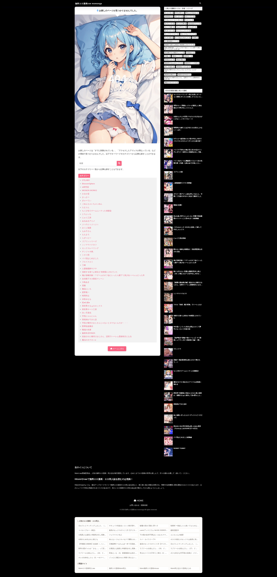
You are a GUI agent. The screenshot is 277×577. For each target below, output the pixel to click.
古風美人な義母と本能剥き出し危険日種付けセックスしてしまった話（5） (123, 548)
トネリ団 (85, 255)
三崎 (84, 265)
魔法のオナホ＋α (89, 340)
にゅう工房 (86, 218)
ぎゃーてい (86, 201)
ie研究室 (85, 187)
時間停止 (85, 296)
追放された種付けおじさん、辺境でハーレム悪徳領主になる (107, 336)
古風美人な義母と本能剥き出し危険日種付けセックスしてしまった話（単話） (93, 535)
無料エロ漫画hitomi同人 (117, 568)
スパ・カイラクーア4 (147, 539)
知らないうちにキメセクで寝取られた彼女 (123, 539)
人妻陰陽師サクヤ (89, 269)
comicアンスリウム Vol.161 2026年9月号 (154, 530)
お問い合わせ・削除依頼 (138, 505)
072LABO (86, 180)
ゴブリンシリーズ (89, 241)
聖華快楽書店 (87, 326)
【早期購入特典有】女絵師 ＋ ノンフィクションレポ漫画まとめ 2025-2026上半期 (93, 544)
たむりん (85, 207)
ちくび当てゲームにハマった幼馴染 (96, 211)
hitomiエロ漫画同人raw (86, 568)
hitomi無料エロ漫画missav (149, 568)
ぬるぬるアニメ (88, 221)
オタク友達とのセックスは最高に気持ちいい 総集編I (185, 539)
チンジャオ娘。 (88, 252)
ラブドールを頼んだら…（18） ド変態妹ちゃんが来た (93, 553)
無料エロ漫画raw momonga (88, 3)
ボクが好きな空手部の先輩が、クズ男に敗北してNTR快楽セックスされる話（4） (185, 553)
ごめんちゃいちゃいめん (92, 204)
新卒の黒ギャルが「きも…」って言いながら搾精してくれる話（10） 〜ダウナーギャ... (93, 548)
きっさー (85, 197)
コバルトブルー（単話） (87, 530)
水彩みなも (86, 299)
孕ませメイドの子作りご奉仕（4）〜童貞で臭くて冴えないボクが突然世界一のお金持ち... (154, 553)
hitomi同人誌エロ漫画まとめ (181, 568)
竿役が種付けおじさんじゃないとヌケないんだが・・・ (105, 323)
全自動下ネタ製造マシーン (93, 279)
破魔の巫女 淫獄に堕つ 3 (149, 526)
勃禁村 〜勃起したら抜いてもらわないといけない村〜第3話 (185, 526)
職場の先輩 (86, 330)
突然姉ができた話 (89, 320)
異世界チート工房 (89, 309)
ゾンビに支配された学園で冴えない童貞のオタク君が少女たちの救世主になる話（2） (123, 557)
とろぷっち (86, 214)
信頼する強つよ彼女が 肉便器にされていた (100, 272)
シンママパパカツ (89, 245)
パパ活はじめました (90, 258)
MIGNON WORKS (89, 190)
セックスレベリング (90, 248)
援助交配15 (175, 530)
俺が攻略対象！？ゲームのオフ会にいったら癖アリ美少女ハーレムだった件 (113, 275)
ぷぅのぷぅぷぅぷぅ (90, 224)
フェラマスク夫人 (115, 535)
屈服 (84, 285)
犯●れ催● (86, 303)
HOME (139, 500)
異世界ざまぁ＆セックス (92, 306)
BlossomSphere (88, 184)
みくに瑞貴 (86, 228)
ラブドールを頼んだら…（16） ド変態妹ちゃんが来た (154, 548)
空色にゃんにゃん (89, 316)
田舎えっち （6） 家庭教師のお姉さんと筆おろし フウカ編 (123, 553)
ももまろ (85, 235)
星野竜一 (85, 292)
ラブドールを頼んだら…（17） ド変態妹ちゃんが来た (185, 548)
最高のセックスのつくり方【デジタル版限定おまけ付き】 (123, 530)
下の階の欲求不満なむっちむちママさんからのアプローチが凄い (154, 535)
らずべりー (86, 238)
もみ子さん (86, 231)
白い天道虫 (86, 313)
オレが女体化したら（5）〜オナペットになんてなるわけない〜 (93, 557)
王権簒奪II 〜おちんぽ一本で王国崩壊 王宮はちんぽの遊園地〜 (123, 544)
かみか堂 (85, 194)
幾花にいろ (86, 289)
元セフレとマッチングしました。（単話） (93, 526)
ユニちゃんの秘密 (177, 535)
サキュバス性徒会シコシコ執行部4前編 (123, 526)
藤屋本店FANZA (88, 333)
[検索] (119, 163)
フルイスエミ (87, 262)
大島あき (85, 282)
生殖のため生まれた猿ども (88, 539)
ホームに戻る (118, 349)
